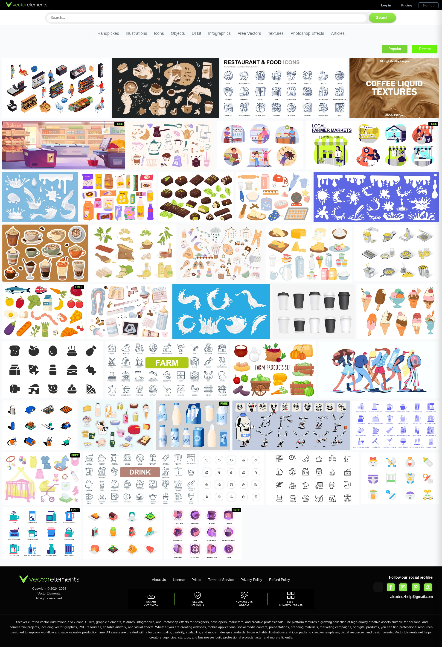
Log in (386, 5)
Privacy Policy (251, 580)
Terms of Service (221, 580)
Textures (276, 33)
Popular (394, 49)
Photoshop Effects (307, 33)
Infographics (219, 33)
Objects (178, 33)
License (179, 580)
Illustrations (136, 33)
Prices (196, 580)
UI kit (196, 33)
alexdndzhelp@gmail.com (411, 597)
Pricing (406, 5)
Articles (338, 33)
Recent (425, 49)
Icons (159, 33)
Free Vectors (249, 33)
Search (382, 18)
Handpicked (108, 33)
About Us (159, 580)
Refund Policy (279, 580)
